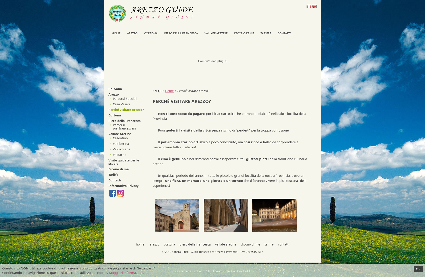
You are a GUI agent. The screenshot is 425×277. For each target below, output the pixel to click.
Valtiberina (121, 143)
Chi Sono (115, 89)
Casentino (120, 138)
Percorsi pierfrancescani (124, 126)
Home (116, 33)
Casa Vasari (121, 104)
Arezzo (132, 33)
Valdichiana (121, 149)
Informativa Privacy (123, 186)
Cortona (151, 33)
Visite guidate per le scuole (123, 162)
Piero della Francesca (181, 33)
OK (418, 269)
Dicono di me (244, 33)
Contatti (284, 33)
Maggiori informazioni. (126, 272)
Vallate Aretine (216, 33)
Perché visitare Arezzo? (126, 110)
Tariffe (266, 33)
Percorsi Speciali (125, 98)
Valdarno (119, 155)
